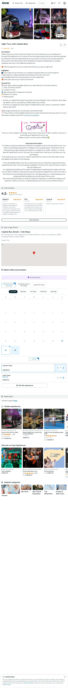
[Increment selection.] (63, 368)
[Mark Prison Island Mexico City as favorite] (41, 449)
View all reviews (34, 220)
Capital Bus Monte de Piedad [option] (23, 285)
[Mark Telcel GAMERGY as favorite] (19, 449)
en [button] (54, 3)
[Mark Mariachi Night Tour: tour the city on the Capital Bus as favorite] (41, 410)
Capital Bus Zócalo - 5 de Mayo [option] (8, 285)
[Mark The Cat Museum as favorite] (62, 449)
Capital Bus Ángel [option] (39, 285)
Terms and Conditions (31, 115)
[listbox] (34, 285)
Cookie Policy (6, 684)
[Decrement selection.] (57, 368)
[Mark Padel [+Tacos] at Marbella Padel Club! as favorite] (62, 410)
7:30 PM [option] (34, 359)
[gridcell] (5, 350)
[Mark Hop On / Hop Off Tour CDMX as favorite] (19, 410)
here (37, 67)
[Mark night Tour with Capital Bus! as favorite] (65, 45)
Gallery (61, 36)
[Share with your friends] (61, 45)
